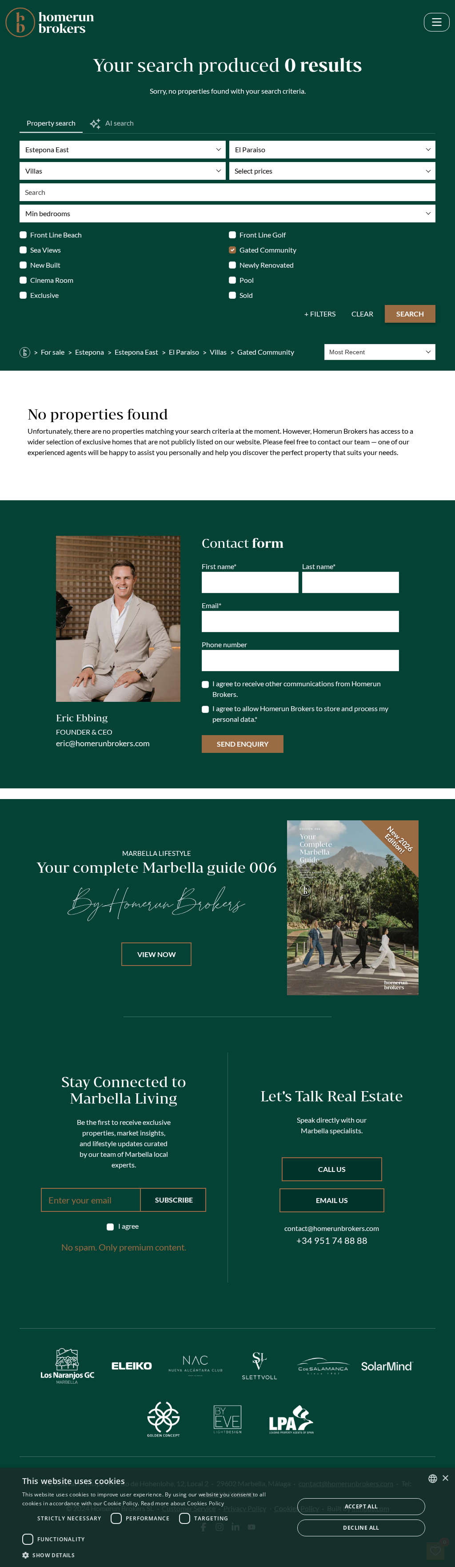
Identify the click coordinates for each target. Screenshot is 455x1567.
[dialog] (227, 1517)
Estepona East (136, 352)
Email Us (332, 1200)
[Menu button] (437, 22)
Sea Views (45, 249)
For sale (52, 352)
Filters (322, 313)
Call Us (332, 1169)
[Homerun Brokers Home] (49, 22)
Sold (246, 295)
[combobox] (379, 352)
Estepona (89, 352)
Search (410, 313)
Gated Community (267, 249)
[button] (154, 1555)
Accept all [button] (361, 1506)
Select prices (253, 170)
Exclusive (44, 295)
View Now (156, 954)
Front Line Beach (56, 234)
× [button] (445, 1478)
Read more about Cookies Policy (182, 1503)
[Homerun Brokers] (25, 352)
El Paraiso (184, 352)
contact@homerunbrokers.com (331, 1228)
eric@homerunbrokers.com (103, 743)
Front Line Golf (262, 234)
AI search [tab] (119, 123)
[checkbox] (123, 1226)
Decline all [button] (361, 1527)
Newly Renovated (266, 265)
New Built (45, 265)
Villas (218, 352)
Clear (362, 313)
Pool (246, 280)
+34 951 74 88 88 (331, 1240)
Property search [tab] (51, 123)
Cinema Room (51, 280)
